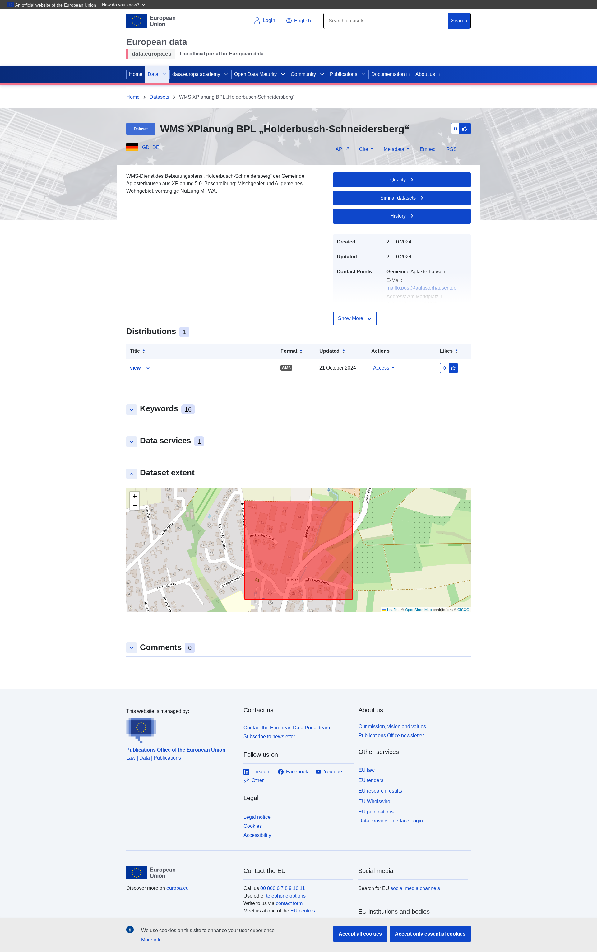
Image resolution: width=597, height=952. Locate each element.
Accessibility (257, 835)
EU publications (376, 811)
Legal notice (257, 817)
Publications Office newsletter (391, 735)
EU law (367, 770)
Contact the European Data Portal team (286, 727)
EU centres (302, 910)
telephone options (286, 895)
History (398, 216)
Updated (329, 351)
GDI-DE (151, 147)
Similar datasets (398, 197)
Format (288, 351)
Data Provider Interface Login (391, 820)
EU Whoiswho (374, 801)
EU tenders (371, 780)
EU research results (380, 791)
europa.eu (177, 888)
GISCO (463, 609)
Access (381, 367)
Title (135, 351)
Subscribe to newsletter (269, 736)
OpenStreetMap (418, 609)
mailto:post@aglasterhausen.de (421, 287)
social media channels (415, 888)
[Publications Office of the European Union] (181, 729)
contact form (289, 903)
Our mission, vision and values (392, 726)
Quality (398, 179)
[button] (124, 4)
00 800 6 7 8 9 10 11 (282, 888)
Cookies (252, 826)
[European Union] (181, 872)
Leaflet (392, 609)
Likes (446, 351)
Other (258, 780)
